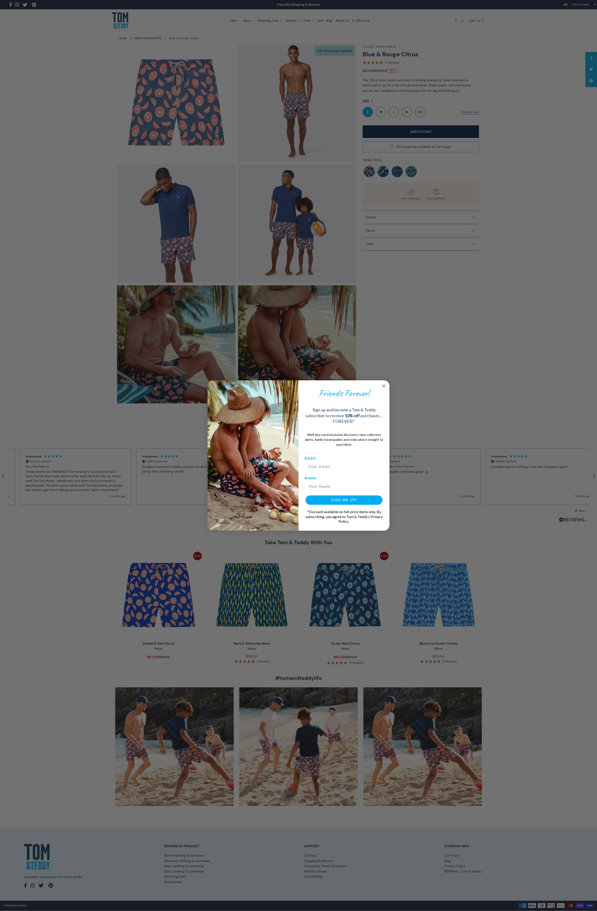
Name (310, 478)
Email (310, 458)
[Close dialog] (384, 386)
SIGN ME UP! (344, 500)
